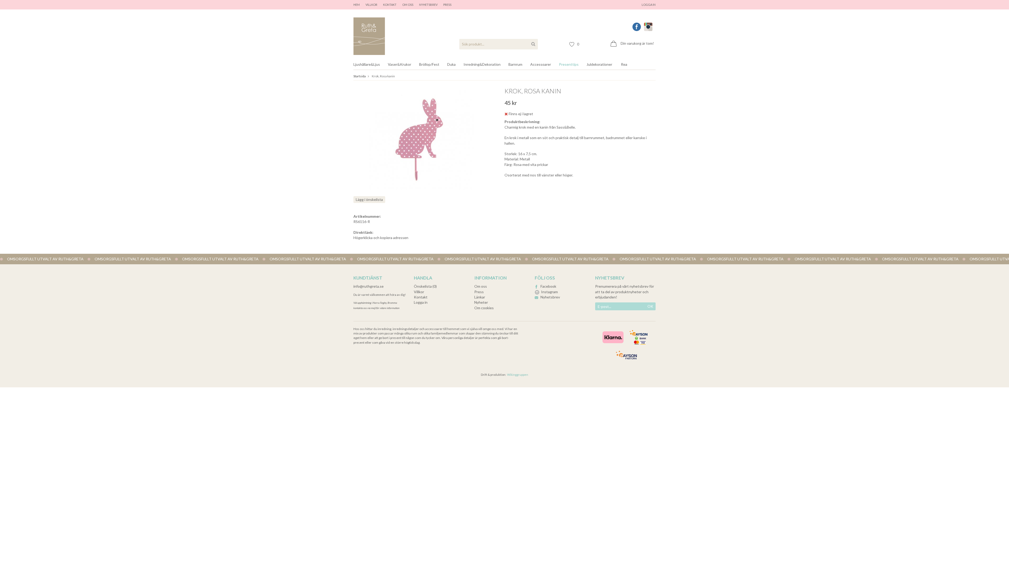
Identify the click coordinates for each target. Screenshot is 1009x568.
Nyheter (481, 302)
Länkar (479, 297)
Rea (624, 64)
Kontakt (390, 4)
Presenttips (569, 64)
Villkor (371, 4)
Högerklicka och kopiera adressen (380, 237)
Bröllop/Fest (429, 64)
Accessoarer (540, 64)
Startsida (359, 76)
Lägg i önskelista (369, 199)
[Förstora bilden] (421, 139)
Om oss (407, 4)
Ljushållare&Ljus (366, 64)
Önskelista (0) (425, 286)
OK (650, 306)
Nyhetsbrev (428, 4)
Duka (451, 64)
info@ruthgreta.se (368, 286)
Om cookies (484, 308)
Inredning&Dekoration (482, 64)
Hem (356, 4)
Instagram (549, 292)
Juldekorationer (599, 64)
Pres (446, 4)
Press (479, 292)
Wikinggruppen (517, 374)
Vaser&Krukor (399, 64)
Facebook (548, 286)
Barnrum (515, 64)
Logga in (649, 4)
